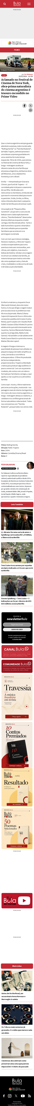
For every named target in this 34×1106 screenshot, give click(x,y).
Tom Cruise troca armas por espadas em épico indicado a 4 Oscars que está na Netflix (17, 568)
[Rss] (29, 1096)
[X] (16, 1096)
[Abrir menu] (27, 4)
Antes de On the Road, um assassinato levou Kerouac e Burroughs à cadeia (13, 996)
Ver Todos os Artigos (8, 468)
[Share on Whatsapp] (30, 110)
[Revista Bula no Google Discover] (17, 43)
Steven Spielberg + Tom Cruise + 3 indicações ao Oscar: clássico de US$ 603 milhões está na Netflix (16, 601)
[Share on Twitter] (30, 105)
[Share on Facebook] (24, 105)
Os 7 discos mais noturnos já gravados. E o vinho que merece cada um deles (17, 1030)
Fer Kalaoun (28, 74)
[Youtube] (23, 1096)
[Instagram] (18, 468)
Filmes (4, 75)
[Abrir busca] (4, 4)
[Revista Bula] (17, 4)
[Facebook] (4, 1096)
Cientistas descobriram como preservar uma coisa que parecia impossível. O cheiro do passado (15, 1064)
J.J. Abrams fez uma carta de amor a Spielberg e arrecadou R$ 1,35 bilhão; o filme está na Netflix (16, 535)
